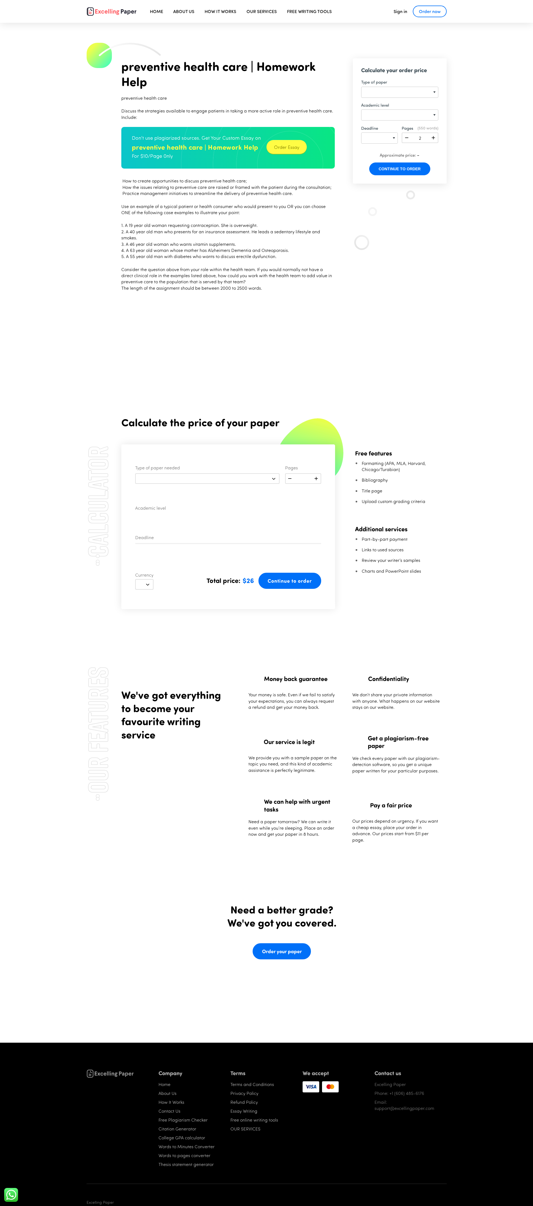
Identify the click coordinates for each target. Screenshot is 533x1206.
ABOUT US (183, 11)
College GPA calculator (182, 1137)
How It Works (171, 1102)
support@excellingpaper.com (404, 1108)
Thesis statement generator (186, 1164)
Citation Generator (177, 1129)
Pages (291, 468)
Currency (144, 575)
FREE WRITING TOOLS (309, 11)
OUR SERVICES (262, 11)
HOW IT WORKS (220, 11)
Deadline (144, 537)
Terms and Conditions (252, 1084)
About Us (168, 1093)
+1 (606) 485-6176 (406, 1093)
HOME (156, 11)
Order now (430, 11)
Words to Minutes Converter (187, 1146)
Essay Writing (243, 1111)
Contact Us (169, 1111)
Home (164, 1084)
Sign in (400, 11)
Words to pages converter (184, 1155)
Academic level (150, 508)
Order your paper (282, 951)
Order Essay (286, 147)
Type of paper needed (157, 468)
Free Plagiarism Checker (183, 1120)
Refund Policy (244, 1102)
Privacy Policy (244, 1093)
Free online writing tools (254, 1120)
